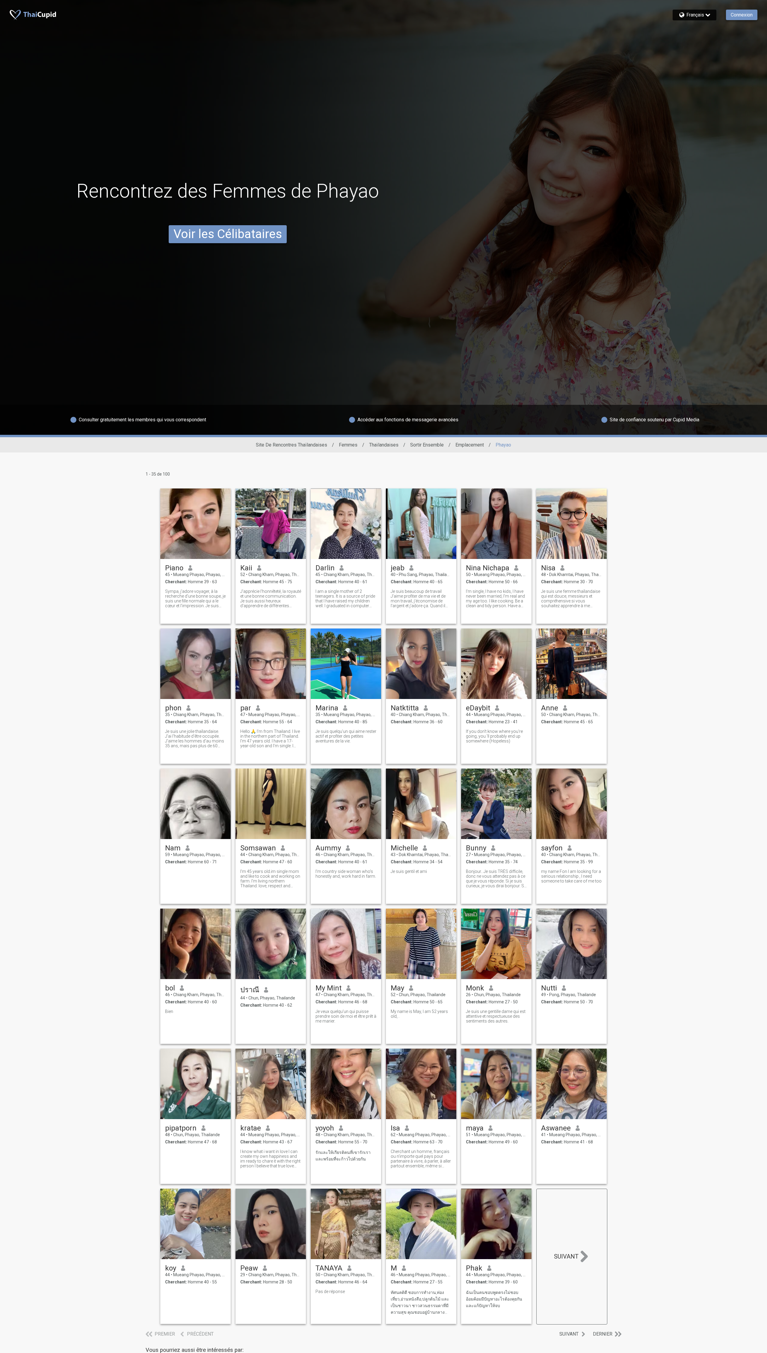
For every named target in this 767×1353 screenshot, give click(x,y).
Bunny (476, 848)
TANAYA (328, 1268)
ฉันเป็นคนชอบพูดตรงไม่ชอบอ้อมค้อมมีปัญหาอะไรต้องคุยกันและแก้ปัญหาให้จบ (494, 1299)
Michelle (404, 848)
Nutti (549, 988)
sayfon (552, 848)
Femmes (348, 445)
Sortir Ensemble (427, 445)
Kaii (246, 568)
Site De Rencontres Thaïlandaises (291, 445)
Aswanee (556, 1128)
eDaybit (478, 708)
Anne (549, 708)
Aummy (328, 848)
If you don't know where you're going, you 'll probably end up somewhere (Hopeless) (494, 736)
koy (170, 1268)
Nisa (548, 568)
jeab (397, 568)
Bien (169, 1011)
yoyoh (324, 1128)
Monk (475, 988)
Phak (474, 1268)
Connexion (742, 15)
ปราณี (249, 990)
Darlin (325, 568)
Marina (326, 708)
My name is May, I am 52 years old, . (419, 1014)
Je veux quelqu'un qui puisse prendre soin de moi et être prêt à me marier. (345, 1016)
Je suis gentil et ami (409, 871)
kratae (250, 1128)
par (245, 708)
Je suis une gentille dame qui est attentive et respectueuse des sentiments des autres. (496, 1016)
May (397, 988)
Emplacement (469, 445)
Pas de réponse (330, 1291)
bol (170, 988)
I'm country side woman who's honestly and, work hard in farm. (345, 874)
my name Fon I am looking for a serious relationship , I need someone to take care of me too (571, 876)
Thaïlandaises (383, 445)
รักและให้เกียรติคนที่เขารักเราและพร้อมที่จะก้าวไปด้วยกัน (343, 1155)
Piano (174, 568)
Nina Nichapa (487, 568)
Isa (395, 1128)
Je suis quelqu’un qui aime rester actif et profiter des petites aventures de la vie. (345, 736)
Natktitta (405, 708)
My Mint (328, 988)
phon (173, 708)
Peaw (249, 1268)
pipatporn (181, 1128)
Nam (173, 848)
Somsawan (258, 848)
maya (475, 1128)
